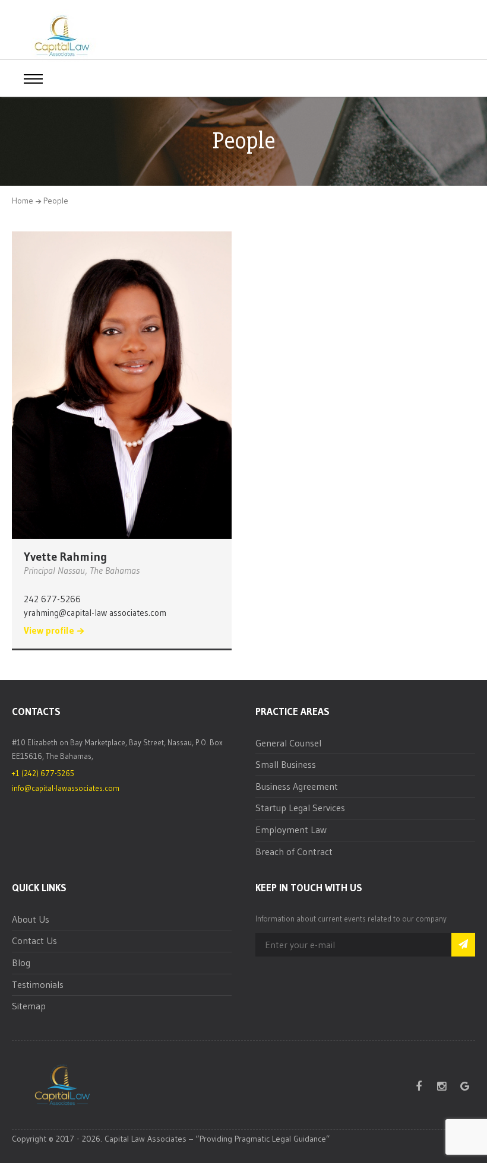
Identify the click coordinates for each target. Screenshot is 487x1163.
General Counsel (288, 743)
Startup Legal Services (300, 808)
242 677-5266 (52, 599)
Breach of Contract (294, 851)
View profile (49, 630)
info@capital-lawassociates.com (65, 788)
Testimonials (38, 984)
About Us (30, 919)
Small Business (285, 764)
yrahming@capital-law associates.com (95, 612)
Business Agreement (296, 786)
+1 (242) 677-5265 (43, 773)
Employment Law (291, 829)
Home (22, 200)
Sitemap (29, 1006)
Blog (21, 962)
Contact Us (34, 940)
